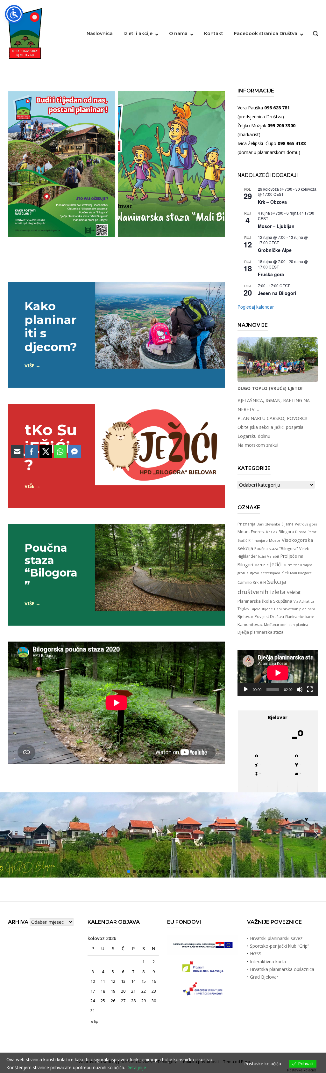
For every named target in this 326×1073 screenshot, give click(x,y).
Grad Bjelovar (264, 977)
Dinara (300, 531)
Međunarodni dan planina (286, 624)
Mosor (274, 540)
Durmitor (291, 564)
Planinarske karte (299, 616)
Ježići (275, 564)
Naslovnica (100, 33)
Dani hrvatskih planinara (294, 608)
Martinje (261, 564)
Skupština (282, 601)
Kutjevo (252, 573)
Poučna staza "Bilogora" (276, 548)
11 (103, 981)
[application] (277, 672)
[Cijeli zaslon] (310, 689)
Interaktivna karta (268, 962)
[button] (316, 835)
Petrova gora (306, 524)
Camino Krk (248, 582)
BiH (263, 582)
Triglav (243, 608)
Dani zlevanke (268, 524)
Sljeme (287, 523)
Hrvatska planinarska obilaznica (282, 969)
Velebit (294, 592)
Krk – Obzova (272, 202)
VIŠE (29, 365)
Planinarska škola (254, 601)
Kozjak (271, 532)
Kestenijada (270, 572)
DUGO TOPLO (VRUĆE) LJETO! (269, 388)
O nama (178, 33)
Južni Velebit (268, 556)
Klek (285, 572)
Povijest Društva (269, 616)
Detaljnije (136, 1067)
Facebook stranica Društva (265, 33)
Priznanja (246, 524)
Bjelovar (245, 616)
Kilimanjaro (258, 540)
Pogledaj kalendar (255, 307)
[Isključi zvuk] (299, 689)
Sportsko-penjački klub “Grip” (279, 946)
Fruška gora (271, 274)
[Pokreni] (246, 689)
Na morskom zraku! (257, 445)
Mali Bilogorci (301, 573)
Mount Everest (251, 531)
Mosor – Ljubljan (276, 226)
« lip (94, 1021)
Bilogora (286, 531)
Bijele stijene (262, 608)
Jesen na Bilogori (277, 293)
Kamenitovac (250, 624)
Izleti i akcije (138, 33)
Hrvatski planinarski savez (276, 938)
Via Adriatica (304, 601)
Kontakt (213, 33)
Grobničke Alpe (275, 250)
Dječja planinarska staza (260, 632)
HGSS (255, 954)
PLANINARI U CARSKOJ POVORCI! (272, 418)
